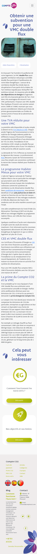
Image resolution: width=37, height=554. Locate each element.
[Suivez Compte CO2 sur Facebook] (26, 528)
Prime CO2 (9, 471)
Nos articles (9, 540)
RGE (3, 157)
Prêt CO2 (9, 473)
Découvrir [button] (19, 400)
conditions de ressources (14, 190)
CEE (33, 242)
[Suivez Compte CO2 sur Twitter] (23, 516)
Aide (21, 476)
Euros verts (10, 476)
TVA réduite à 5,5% (20, 129)
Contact (22, 473)
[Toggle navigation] (32, 5)
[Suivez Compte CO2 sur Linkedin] (28, 516)
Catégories (23, 468)
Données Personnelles (15, 546)
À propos (23, 471)
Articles (22, 465)
